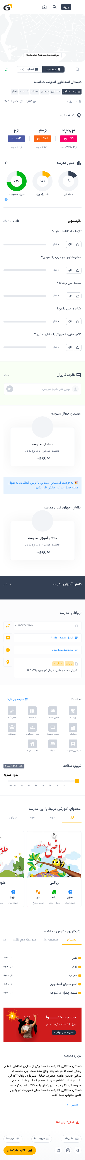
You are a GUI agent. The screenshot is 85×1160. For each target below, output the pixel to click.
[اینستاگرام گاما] (68, 1150)
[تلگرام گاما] (78, 1150)
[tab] (72, 817)
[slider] (77, 781)
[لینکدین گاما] (58, 1150)
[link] (42, 958)
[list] (42, 975)
